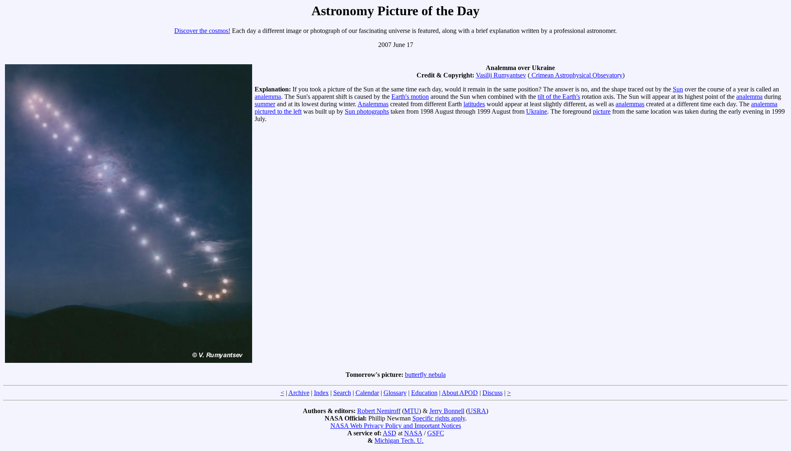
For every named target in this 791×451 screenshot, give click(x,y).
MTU (411, 410)
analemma (268, 96)
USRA (477, 410)
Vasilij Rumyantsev (501, 75)
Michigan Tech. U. (399, 440)
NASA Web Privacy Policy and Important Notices (395, 425)
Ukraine (536, 111)
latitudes (474, 103)
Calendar (367, 392)
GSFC (435, 433)
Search (342, 392)
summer (265, 103)
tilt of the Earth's (559, 96)
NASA (413, 433)
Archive (298, 392)
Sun (678, 89)
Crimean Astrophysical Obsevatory (576, 75)
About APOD (460, 392)
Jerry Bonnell (446, 410)
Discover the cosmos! (202, 30)
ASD (389, 433)
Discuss (492, 392)
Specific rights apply (438, 418)
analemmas (629, 103)
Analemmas (373, 103)
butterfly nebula (425, 374)
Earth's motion (410, 96)
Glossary (395, 392)
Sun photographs (367, 111)
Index (321, 392)
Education (424, 392)
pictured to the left (278, 111)
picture (602, 111)
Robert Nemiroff (378, 410)
